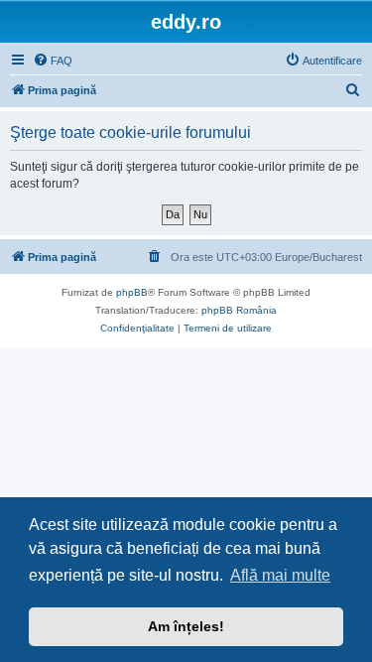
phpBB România (239, 310)
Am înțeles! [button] (186, 626)
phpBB (132, 292)
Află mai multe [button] (280, 575)
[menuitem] (52, 60)
